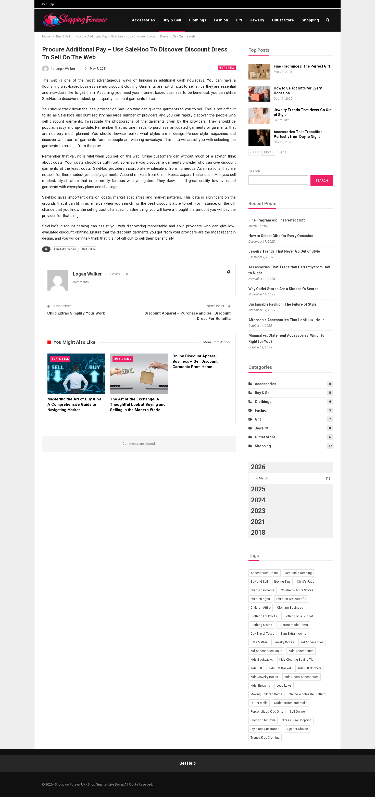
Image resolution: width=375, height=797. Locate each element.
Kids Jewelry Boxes (264, 677)
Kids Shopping (260, 685)
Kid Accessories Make (266, 651)
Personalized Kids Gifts (267, 711)
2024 (258, 500)
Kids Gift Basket (280, 668)
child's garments (262, 590)
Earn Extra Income (65, 249)
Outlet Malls (259, 703)
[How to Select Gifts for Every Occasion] (259, 94)
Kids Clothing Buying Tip (296, 659)
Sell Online (89, 249)
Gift (239, 20)
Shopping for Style (263, 720)
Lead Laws (284, 685)
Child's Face (305, 581)
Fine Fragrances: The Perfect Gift (302, 66)
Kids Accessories (301, 651)
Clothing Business (290, 607)
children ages (260, 599)
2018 (258, 532)
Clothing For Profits (264, 616)
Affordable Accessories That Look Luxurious (286, 320)
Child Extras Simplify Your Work (76, 313)
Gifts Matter (259, 642)
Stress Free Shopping (296, 720)
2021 (258, 522)
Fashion (221, 20)
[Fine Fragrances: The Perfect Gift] (259, 72)
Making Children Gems (266, 694)
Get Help (48, 4)
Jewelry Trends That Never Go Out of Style (284, 251)
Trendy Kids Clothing (265, 737)
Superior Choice (297, 729)
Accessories (143, 20)
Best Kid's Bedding (298, 573)
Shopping (310, 20)
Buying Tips (282, 581)
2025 (258, 489)
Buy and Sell (259, 581)
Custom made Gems (293, 625)
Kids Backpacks (262, 659)
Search (254, 171)
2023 (258, 511)
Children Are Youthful (291, 599)
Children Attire (261, 607)
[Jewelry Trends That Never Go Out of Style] (259, 116)
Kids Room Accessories (301, 677)
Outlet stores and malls (290, 703)
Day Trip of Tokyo (262, 633)
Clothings (197, 20)
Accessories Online (265, 573)
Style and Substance (265, 729)
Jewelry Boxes (283, 642)
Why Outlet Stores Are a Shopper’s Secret (283, 289)
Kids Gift (256, 668)
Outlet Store (283, 20)
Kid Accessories (312, 642)
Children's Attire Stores (297, 590)
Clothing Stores (261, 625)
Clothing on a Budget (298, 616)
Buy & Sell (171, 20)
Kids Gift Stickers (309, 668)
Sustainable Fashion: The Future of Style (282, 304)
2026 (258, 467)
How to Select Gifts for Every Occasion (280, 236)
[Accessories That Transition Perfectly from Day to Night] (259, 137)
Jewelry (257, 20)
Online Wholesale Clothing (307, 694)
